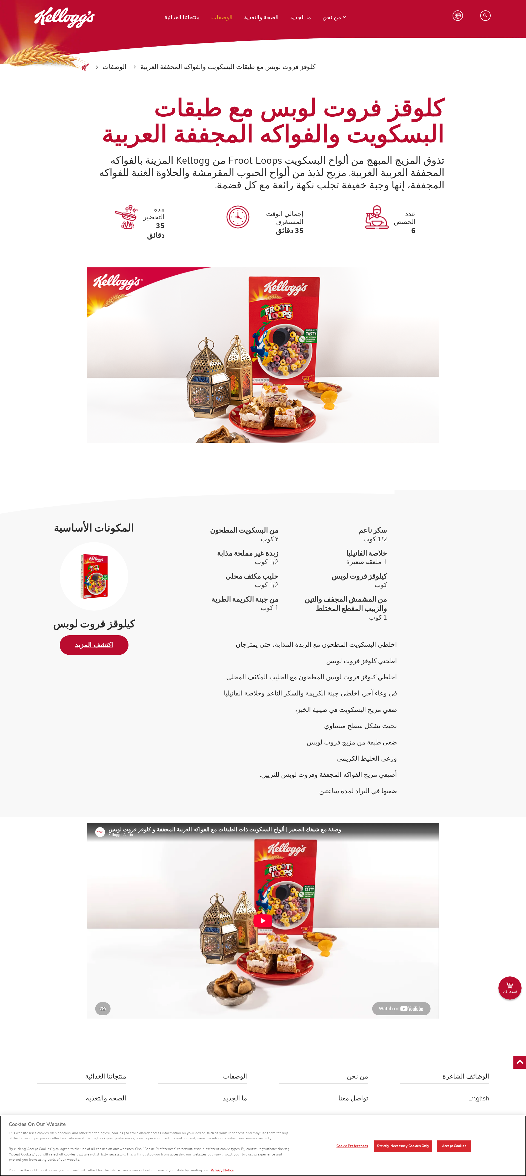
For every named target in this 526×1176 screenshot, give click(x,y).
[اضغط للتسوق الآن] (510, 988)
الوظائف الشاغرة (465, 1076)
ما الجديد (300, 17)
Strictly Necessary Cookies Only (403, 1146)
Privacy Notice (222, 1170)
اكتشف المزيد (94, 645)
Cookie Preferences (352, 1146)
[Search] (485, 15)
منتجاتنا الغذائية (181, 17)
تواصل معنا (353, 1098)
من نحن (331, 17)
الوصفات (222, 17)
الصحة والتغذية (261, 17)
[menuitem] (187, 11)
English (478, 1098)
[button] (519, 1062)
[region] (263, 1145)
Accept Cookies (454, 1146)
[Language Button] (458, 15)
